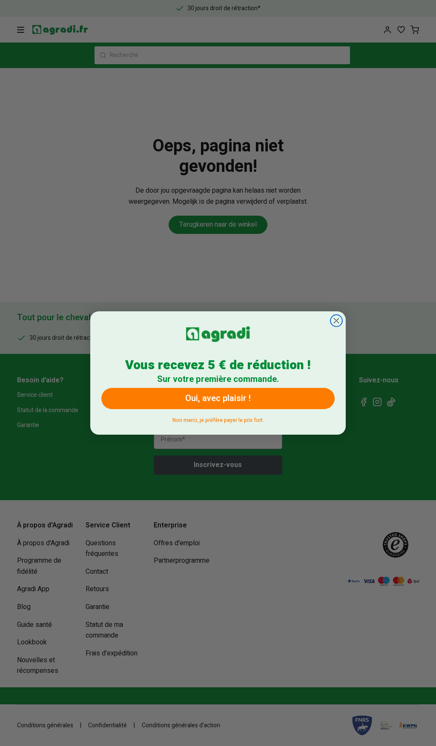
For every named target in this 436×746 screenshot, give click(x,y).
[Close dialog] (336, 321)
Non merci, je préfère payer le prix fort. (218, 419)
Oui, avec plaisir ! (218, 398)
